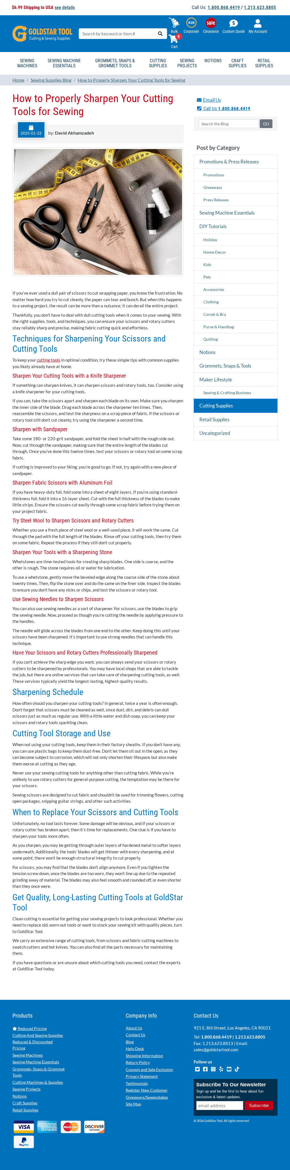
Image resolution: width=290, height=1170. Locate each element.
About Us (134, 1028)
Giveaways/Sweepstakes (147, 1097)
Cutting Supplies (216, 406)
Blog (130, 1041)
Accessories (213, 289)
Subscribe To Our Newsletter (231, 1084)
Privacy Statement (142, 1076)
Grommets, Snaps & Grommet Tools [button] (115, 63)
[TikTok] (236, 1068)
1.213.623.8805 (260, 7)
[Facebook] (206, 1068)
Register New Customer (147, 1090)
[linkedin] (221, 1068)
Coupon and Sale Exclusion (149, 1069)
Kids (207, 264)
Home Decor (214, 252)
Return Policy (138, 1062)
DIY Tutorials (213, 226)
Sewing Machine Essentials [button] (64, 63)
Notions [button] (212, 60)
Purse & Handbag (218, 326)
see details (65, 7)
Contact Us (135, 1034)
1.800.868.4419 (224, 7)
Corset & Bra (214, 314)
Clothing (211, 301)
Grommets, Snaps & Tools (225, 366)
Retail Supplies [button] (264, 63)
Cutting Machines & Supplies (37, 1082)
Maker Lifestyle (215, 380)
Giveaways (212, 187)
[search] (160, 33)
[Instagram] (214, 1068)
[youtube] (229, 1068)
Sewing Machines (27, 1055)
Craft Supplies (24, 1102)
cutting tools (48, 359)
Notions (207, 352)
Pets (207, 277)
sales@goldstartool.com (216, 1049)
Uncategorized (214, 433)
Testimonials (137, 1083)
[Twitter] (198, 1068)
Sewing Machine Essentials (227, 213)
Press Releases (216, 199)
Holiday (210, 239)
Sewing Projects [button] (187, 63)
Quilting (210, 339)
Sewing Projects (26, 1089)
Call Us (226, 108)
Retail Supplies (214, 419)
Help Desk (135, 1048)
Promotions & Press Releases (229, 162)
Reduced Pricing (32, 1028)
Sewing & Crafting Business (227, 392)
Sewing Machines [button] (27, 63)
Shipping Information (144, 1055)
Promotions (213, 174)
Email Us (211, 100)
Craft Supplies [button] (237, 63)
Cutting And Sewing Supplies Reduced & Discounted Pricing (37, 1041)
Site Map (133, 1104)
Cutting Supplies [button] (158, 63)
